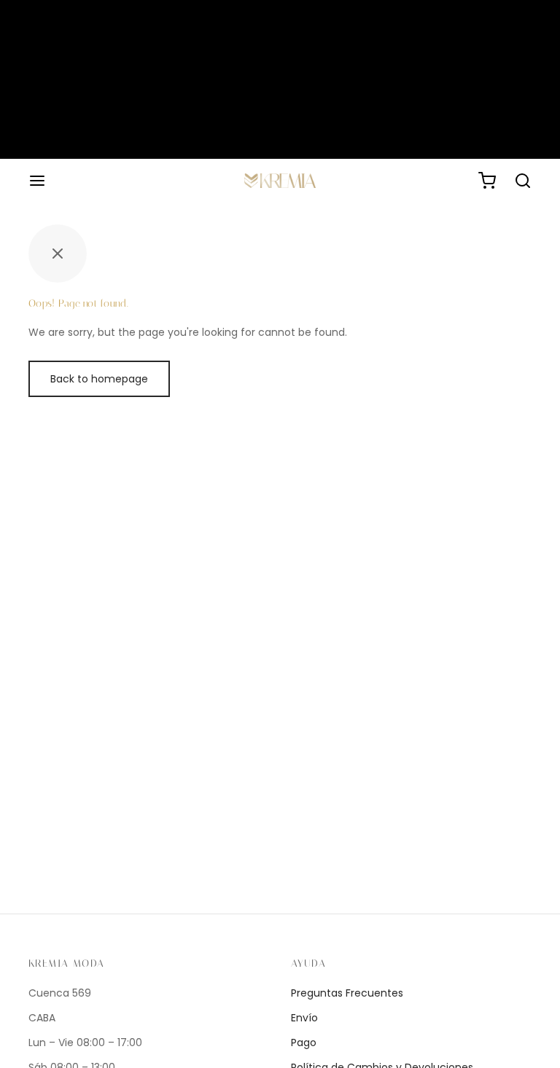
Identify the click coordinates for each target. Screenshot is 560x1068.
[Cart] (487, 180)
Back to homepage (99, 379)
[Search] (523, 180)
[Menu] (37, 181)
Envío (304, 1017)
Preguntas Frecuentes (347, 993)
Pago (303, 1042)
